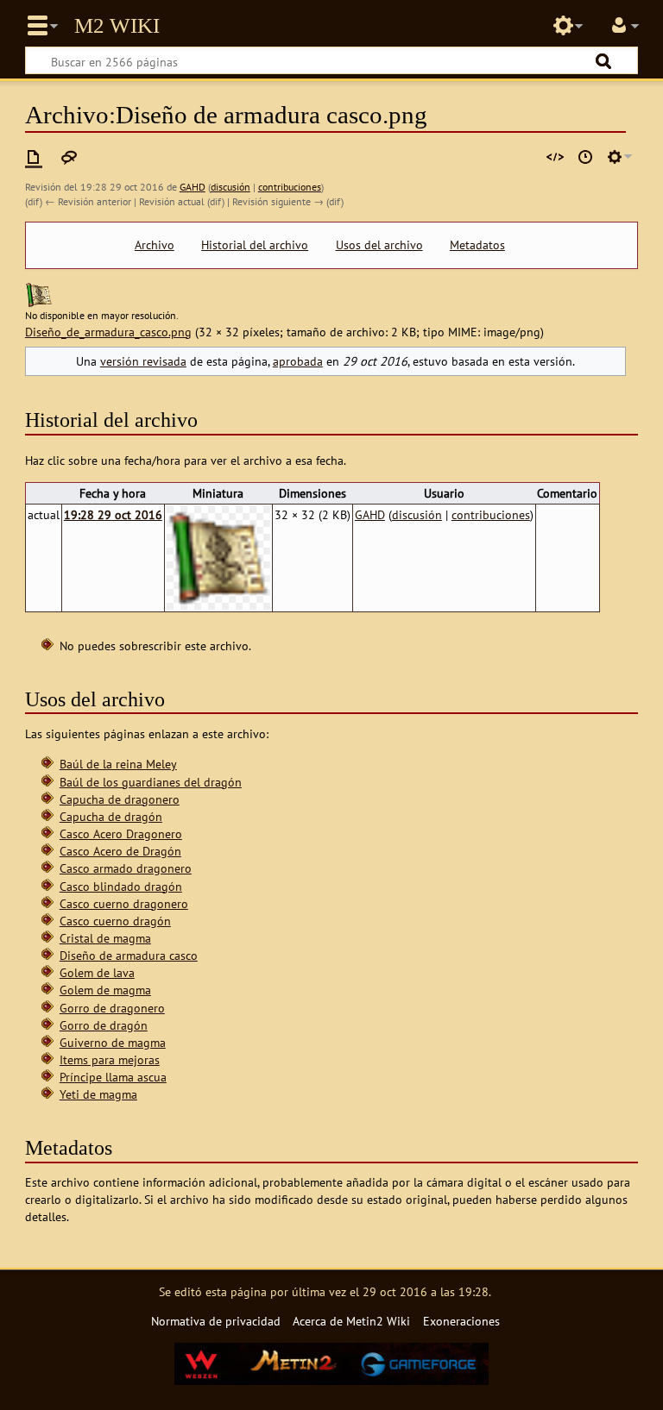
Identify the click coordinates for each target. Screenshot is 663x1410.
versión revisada (143, 361)
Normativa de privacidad (216, 1321)
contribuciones (289, 186)
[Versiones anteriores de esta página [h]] (585, 157)
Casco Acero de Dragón (120, 851)
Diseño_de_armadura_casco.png (108, 331)
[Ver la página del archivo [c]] (33, 157)
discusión (230, 186)
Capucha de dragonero (120, 799)
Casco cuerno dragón (115, 920)
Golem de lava (97, 972)
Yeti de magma (98, 1094)
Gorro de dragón (104, 1025)
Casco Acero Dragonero (121, 833)
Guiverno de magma (113, 1042)
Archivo (154, 245)
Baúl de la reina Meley (118, 763)
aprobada (298, 361)
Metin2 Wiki (117, 25)
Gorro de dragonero (112, 1008)
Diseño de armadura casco (129, 955)
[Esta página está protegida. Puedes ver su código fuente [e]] (555, 157)
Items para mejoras (110, 1059)
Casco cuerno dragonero (124, 903)
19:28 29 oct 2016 (113, 514)
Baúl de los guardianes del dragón (151, 782)
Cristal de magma (105, 938)
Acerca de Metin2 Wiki (351, 1321)
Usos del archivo (379, 245)
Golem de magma (105, 989)
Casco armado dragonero (126, 868)
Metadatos (477, 245)
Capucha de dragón (111, 816)
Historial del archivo (254, 245)
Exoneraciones (461, 1321)
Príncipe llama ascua (113, 1076)
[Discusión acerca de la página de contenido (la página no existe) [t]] (69, 157)
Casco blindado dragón (121, 886)
